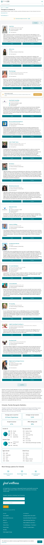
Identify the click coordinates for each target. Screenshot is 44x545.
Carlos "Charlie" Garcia (13, 142)
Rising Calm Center (13, 207)
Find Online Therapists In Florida (8, 474)
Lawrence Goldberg (13, 224)
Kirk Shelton (11, 163)
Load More (22, 384)
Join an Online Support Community (35, 474)
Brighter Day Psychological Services (16, 361)
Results (35, 22)
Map (41, 22)
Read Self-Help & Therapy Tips (22, 474)
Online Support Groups (7, 532)
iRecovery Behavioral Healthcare (16, 121)
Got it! (40, 541)
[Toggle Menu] (42, 1)
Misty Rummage (12, 71)
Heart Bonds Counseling (14, 100)
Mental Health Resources (8, 518)
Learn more (4, 542)
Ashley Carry (11, 49)
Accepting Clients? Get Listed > (29, 515)
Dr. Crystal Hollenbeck (13, 266)
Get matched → (38, 94)
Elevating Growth (12, 340)
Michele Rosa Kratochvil (14, 186)
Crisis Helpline (6, 515)
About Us (5, 520)
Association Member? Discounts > (30, 518)
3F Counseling (12, 303)
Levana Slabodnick (13, 283)
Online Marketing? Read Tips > (29, 520)
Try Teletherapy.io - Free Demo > (29, 525)
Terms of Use (5, 525)
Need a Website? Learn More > (29, 522)
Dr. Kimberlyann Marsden (14, 243)
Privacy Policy (6, 527)
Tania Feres (11, 26)
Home (2, 7)
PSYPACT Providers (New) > (28, 527)
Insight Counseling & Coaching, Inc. (16, 324)
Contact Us (5, 522)
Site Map (5, 529)
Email (12, 43)
